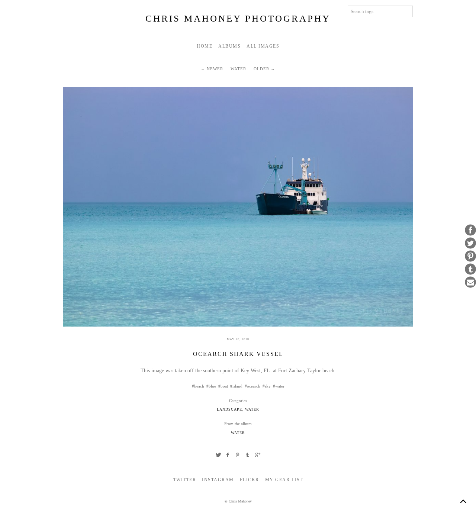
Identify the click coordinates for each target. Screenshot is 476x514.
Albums (229, 46)
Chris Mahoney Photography (238, 18)
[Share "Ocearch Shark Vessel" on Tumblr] (248, 455)
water (279, 386)
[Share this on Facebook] (470, 230)
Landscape (229, 409)
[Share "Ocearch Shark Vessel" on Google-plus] (258, 455)
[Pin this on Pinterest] (470, 256)
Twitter (184, 479)
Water (238, 69)
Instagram (218, 479)
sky (268, 386)
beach (199, 386)
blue (212, 386)
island (237, 386)
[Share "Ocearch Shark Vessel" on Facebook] (228, 455)
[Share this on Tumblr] (470, 269)
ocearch (253, 386)
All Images (263, 46)
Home (204, 46)
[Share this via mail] (470, 282)
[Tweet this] (470, 243)
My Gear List (284, 479)
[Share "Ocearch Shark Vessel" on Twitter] (218, 455)
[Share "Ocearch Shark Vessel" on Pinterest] (238, 455)
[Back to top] (463, 501)
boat (224, 386)
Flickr (249, 479)
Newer (215, 69)
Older (261, 69)
